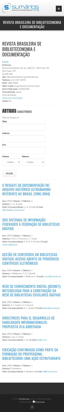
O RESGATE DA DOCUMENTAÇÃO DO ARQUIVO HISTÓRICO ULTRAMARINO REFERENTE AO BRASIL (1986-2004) (26, 189)
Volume (5, 156)
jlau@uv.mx (41, 340)
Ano (4, 145)
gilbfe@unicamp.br (51, 308)
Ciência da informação (12, 98)
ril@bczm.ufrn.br (50, 371)
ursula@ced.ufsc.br (52, 276)
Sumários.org (24, 399)
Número (25, 156)
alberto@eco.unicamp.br (13, 210)
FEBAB (5, 62)
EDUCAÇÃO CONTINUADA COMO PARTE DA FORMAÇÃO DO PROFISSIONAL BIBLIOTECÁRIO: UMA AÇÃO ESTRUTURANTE (31, 354)
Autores (6, 133)
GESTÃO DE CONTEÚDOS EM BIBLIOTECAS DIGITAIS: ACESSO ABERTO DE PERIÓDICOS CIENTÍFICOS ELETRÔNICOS (30, 259)
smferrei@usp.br (9, 244)
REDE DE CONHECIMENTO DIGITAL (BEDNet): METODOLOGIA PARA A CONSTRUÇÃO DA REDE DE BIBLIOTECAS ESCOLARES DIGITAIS (31, 290)
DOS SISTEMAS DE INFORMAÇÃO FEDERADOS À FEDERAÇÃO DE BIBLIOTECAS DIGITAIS (31, 224)
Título (4, 121)
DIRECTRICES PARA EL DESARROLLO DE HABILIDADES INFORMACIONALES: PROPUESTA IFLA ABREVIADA (28, 322)
